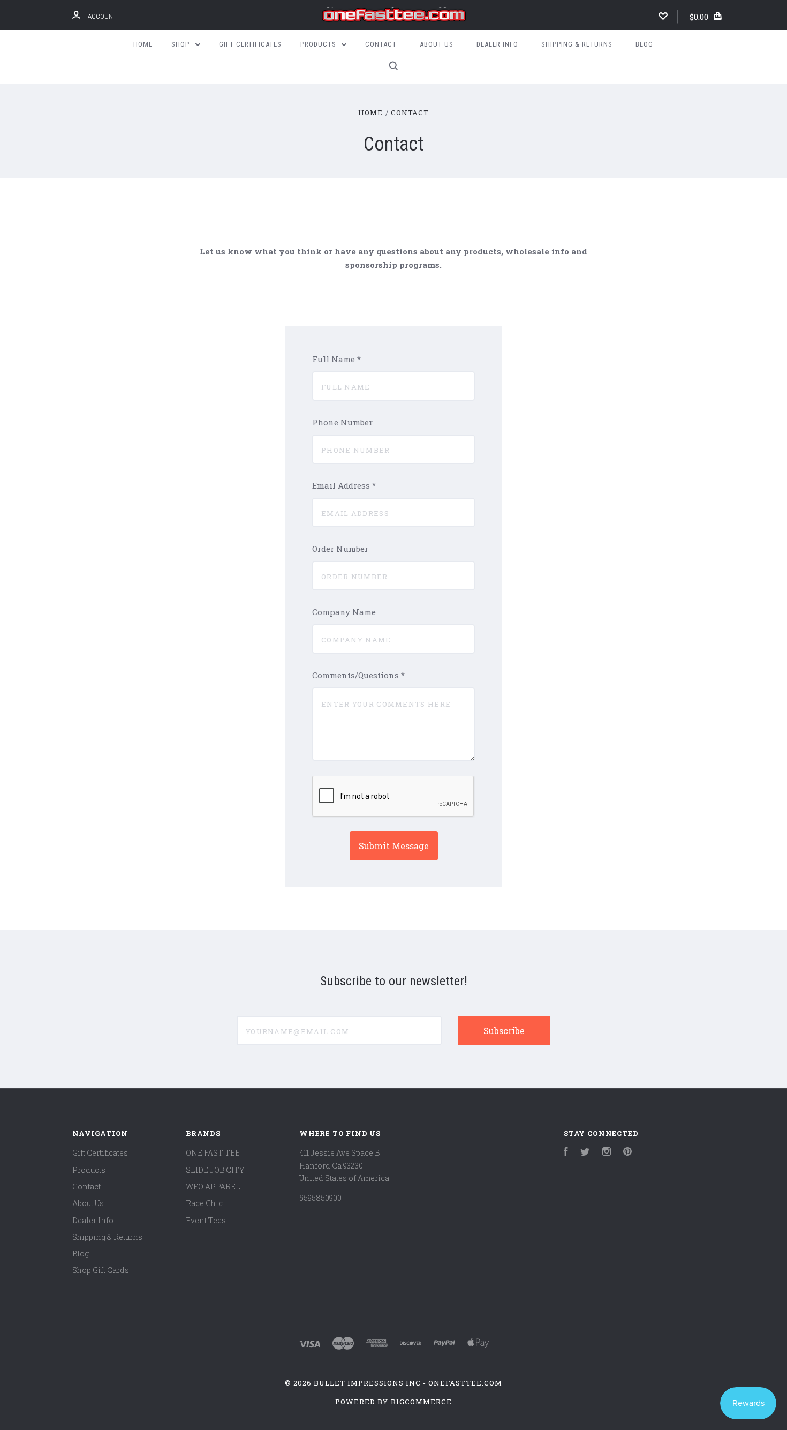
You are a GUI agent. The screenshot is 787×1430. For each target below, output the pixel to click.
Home (143, 44)
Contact (381, 44)
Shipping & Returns (576, 44)
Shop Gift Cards (100, 1270)
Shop (181, 44)
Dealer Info (497, 44)
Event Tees (206, 1220)
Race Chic (204, 1203)
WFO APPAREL (213, 1186)
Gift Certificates (250, 44)
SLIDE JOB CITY (215, 1170)
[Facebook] (566, 1153)
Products (319, 44)
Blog (644, 44)
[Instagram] (606, 1153)
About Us (436, 44)
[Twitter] (585, 1153)
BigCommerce (421, 1401)
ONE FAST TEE (213, 1153)
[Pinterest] (627, 1153)
